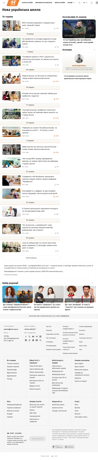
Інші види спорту (81, 417)
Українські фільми (14, 408)
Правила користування (53, 349)
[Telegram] (36, 336)
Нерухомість (57, 401)
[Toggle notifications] (91, 2)
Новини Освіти (35, 401)
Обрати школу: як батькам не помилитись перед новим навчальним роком (39, 77)
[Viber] (25, 340)
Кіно (9, 401)
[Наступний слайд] (91, 283)
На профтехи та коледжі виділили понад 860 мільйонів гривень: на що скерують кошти (39, 41)
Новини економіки (82, 360)
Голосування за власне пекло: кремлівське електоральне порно (77, 77)
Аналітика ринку (58, 405)
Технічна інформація (85, 326)
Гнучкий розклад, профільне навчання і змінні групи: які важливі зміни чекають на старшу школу (40, 112)
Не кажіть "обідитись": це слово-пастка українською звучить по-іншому (47, 307)
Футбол (77, 408)
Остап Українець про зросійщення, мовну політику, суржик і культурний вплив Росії (78, 42)
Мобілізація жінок (58, 374)
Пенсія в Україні (81, 381)
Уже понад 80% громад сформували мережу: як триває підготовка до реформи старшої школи (40, 161)
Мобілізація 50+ (57, 371)
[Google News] (36, 340)
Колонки (67, 49)
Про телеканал (51, 338)
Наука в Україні (60, 2)
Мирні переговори (36, 372)
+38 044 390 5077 (30, 329)
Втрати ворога (35, 389)
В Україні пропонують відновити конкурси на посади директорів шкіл (40, 210)
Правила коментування (70, 353)
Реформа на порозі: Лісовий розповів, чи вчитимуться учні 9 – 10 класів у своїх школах (39, 130)
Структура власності (85, 338)
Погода (9, 379)
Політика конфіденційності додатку (68, 341)
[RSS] (40, 340)
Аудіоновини (11, 376)
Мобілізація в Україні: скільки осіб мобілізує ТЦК (60, 390)
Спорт (77, 401)
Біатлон (77, 414)
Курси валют (79, 367)
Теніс (76, 411)
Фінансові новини (81, 370)
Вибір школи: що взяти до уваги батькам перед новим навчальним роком (39, 148)
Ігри (80, 349)
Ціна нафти (79, 363)
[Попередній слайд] (86, 283)
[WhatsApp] (33, 340)
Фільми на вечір (13, 411)
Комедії (9, 414)
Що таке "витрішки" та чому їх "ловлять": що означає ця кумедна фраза (79, 307)
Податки (78, 378)
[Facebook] (25, 336)
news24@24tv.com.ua (11, 329)
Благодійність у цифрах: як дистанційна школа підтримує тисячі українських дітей (39, 192)
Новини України (13, 367)
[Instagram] (40, 336)
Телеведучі (49, 342)
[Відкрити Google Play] (57, 446)
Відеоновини (12, 373)
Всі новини (11, 360)
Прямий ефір (12, 370)
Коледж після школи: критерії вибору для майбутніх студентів (39, 94)
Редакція (49, 330)
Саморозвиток (35, 416)
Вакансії (81, 334)
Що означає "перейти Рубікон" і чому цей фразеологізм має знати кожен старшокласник (17, 307)
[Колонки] (94, 50)
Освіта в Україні (27, 2)
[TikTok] (29, 340)
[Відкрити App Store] (69, 446)
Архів (80, 342)
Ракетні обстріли (36, 366)
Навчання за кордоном (43, 2)
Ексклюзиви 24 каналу (74, 17)
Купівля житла (57, 408)
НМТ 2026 (33, 413)
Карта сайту (83, 346)
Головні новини (13, 363)
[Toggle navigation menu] (3, 2)
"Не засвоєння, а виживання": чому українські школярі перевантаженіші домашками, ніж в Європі (37, 227)
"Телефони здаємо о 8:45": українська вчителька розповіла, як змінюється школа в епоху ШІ (40, 59)
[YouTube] (33, 336)
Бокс (76, 405)
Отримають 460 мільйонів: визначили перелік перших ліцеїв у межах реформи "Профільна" (39, 179)
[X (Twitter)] (29, 336)
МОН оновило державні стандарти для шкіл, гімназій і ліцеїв (38, 24)
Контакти (82, 330)
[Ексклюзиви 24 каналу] (94, 17)
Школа (32, 410)
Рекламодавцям (51, 346)
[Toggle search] (79, 2)
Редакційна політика (52, 334)
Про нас (48, 326)
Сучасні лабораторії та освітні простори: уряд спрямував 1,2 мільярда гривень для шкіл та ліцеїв (39, 245)
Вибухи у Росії (35, 386)
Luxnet (55, 456)
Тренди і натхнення (59, 411)
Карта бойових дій (36, 369)
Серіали (10, 417)
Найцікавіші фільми (14, 405)
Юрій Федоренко (79, 66)
